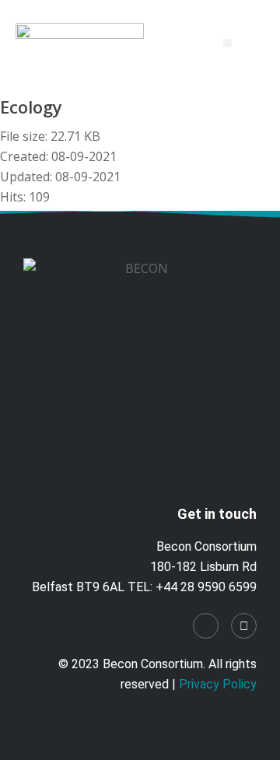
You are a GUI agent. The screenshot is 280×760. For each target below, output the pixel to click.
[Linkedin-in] (206, 626)
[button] (227, 43)
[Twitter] (244, 626)
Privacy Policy (218, 684)
